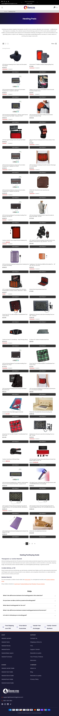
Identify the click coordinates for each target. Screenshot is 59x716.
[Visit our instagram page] (4, 1)
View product (15, 72)
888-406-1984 (7, 701)
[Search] (57, 7)
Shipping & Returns (36, 642)
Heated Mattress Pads (26, 584)
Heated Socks (6, 649)
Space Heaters (41, 584)
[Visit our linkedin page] (6, 1)
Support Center (35, 649)
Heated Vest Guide (7, 672)
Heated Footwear (7, 657)
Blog (31, 672)
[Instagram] (5, 704)
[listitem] (29, 2)
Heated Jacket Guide (8, 668)
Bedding (34, 584)
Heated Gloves (6, 646)
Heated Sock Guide (7, 679)
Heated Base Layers (7, 653)
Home (5, 11)
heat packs (27, 579)
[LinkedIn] (8, 704)
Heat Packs (17, 584)
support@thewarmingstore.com (9, 3)
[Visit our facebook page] (2, 1)
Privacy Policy (34, 679)
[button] (3, 44)
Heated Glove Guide (8, 675)
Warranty (33, 660)
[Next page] (34, 543)
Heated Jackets (6, 638)
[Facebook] (2, 704)
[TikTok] (10, 704)
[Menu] (2, 7)
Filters (52, 43)
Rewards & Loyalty (35, 653)
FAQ (31, 646)
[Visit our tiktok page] (8, 1)
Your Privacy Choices (36, 657)
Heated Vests (6, 642)
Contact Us (33, 638)
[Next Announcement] (37, 2)
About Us (33, 668)
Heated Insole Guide (8, 683)
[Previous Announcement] (22, 2)
